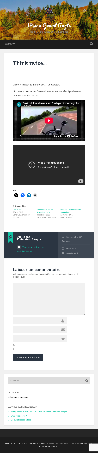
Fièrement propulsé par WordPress (25, 443)
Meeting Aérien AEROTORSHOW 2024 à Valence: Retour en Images (38, 412)
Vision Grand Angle (49, 25)
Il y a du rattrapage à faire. (20, 420)
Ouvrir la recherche (91, 44)
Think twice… (30, 63)
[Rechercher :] (49, 380)
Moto (67, 241)
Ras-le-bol (17, 210)
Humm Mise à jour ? (18, 416)
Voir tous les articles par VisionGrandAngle (30, 249)
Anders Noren (84, 443)
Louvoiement (71, 253)
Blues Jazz (70, 248)
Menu (11, 43)
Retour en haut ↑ (49, 446)
